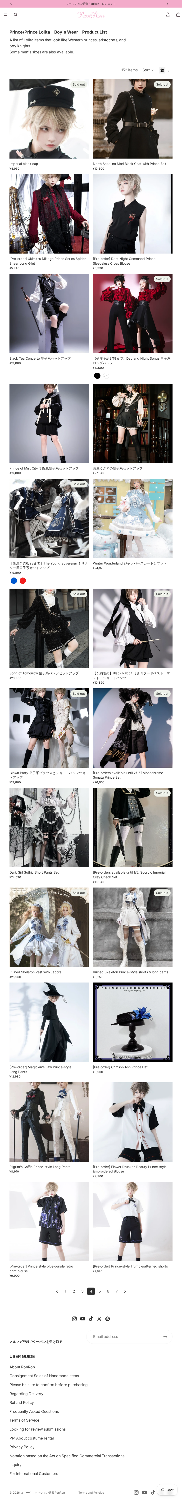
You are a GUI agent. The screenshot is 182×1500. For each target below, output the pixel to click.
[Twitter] (99, 1319)
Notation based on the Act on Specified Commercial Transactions (66, 1455)
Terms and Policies (91, 1492)
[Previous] (57, 1291)
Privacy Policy (22, 1446)
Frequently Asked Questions (34, 1411)
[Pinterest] (107, 1319)
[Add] (165, 1054)
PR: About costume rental (31, 1438)
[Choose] (81, 246)
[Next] (125, 1291)
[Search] (15, 14)
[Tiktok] (91, 1319)
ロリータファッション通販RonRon (42, 1492)
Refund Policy (21, 1402)
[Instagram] (74, 1319)
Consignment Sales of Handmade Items (44, 1375)
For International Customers (33, 1473)
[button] (148, 70)
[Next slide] (82, 119)
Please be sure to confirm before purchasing (48, 1384)
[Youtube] (83, 1319)
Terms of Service (24, 1420)
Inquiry (15, 1464)
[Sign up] (165, 1337)
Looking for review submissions (37, 1429)
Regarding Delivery (26, 1393)
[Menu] (5, 14)
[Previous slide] (16, 119)
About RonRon (22, 1367)
